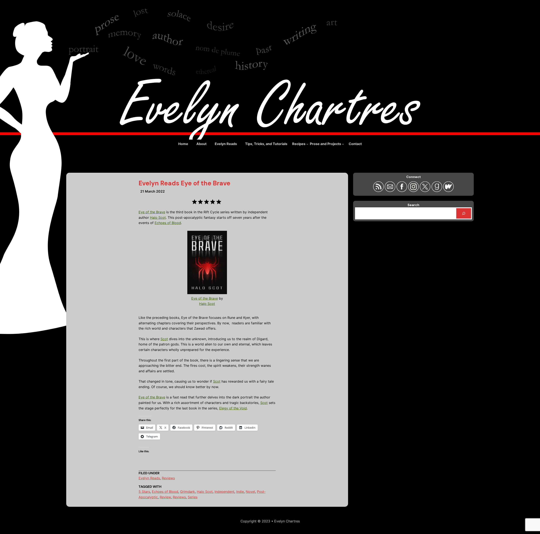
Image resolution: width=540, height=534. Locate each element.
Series (192, 497)
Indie (240, 491)
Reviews (168, 478)
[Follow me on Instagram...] (414, 190)
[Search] (463, 213)
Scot (164, 339)
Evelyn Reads (149, 478)
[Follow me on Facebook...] (402, 190)
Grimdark (187, 491)
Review (165, 497)
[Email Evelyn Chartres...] (390, 190)
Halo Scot (158, 217)
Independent (224, 491)
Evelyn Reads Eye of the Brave (184, 183)
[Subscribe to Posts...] (379, 190)
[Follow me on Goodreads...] (437, 190)
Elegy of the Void (233, 408)
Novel (250, 491)
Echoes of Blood (168, 223)
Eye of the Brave (152, 212)
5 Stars (144, 491)
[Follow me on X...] (425, 190)
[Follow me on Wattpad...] (448, 190)
